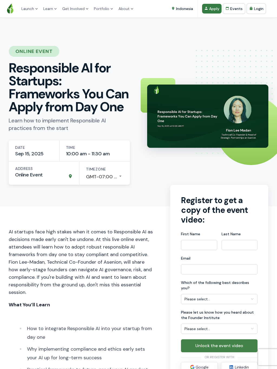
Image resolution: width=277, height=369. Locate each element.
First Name (190, 234)
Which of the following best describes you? (215, 285)
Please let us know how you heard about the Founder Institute (217, 315)
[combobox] (104, 176)
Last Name (231, 234)
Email (185, 258)
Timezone (96, 169)
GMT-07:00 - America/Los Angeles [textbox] (104, 176)
